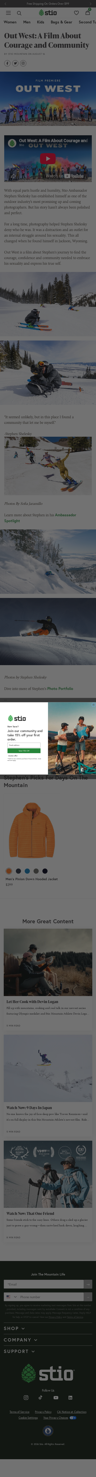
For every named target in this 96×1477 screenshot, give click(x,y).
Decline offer (12, 756)
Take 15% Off (24, 751)
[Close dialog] (93, 704)
